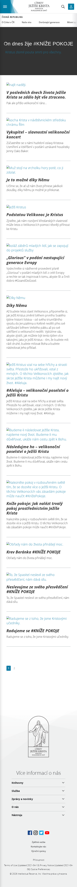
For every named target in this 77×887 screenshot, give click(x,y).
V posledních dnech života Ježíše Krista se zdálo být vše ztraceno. (36, 95)
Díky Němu (16, 305)
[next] (20, 668)
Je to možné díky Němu (27, 179)
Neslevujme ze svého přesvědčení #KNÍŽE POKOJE (37, 589)
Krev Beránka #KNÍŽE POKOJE (33, 552)
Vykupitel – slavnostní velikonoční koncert (38, 134)
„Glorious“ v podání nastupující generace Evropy (35, 260)
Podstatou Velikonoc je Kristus (34, 214)
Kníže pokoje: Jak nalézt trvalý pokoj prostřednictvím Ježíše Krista (34, 508)
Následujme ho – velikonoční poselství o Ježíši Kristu (33, 449)
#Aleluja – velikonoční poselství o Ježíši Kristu (37, 392)
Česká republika (12, 17)
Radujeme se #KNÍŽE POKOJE (32, 630)
